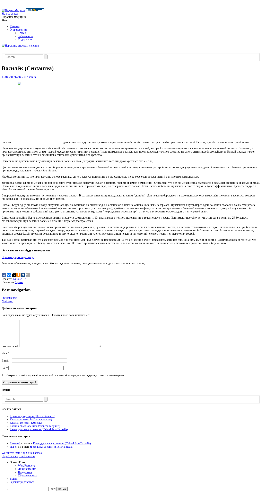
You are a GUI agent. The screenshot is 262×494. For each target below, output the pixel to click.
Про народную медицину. (18, 257)
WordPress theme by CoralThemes (22, 452)
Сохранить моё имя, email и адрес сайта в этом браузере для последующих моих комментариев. (66, 375)
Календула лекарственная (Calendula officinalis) (39, 429)
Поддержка (25, 472)
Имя (5, 353)
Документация (27, 468)
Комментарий (10, 346)
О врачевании (18, 29)
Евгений (15, 443)
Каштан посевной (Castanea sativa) (31, 419)
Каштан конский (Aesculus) (26, 422)
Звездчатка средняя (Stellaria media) (51, 446)
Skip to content (10, 13)
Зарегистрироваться (22, 482)
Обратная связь (27, 475)
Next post (7, 301)
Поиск (52, 489)
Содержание (25, 39)
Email (6, 360)
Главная (14, 26)
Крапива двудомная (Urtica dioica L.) (32, 416)
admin (32, 77)
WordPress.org (26, 465)
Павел (13, 446)
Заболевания (25, 36)
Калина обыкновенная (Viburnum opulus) (35, 426)
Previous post (9, 297)
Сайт (5, 368)
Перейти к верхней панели (18, 456)
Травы (22, 32)
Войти (14, 478)
